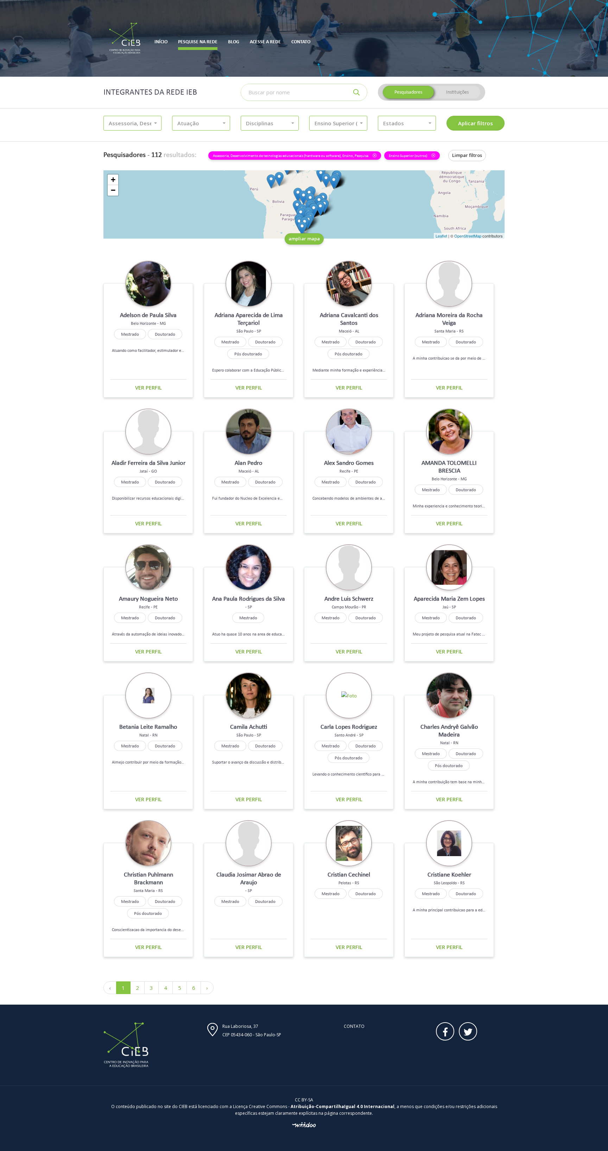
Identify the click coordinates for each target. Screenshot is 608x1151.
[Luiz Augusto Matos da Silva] (271, 181)
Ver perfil (148, 387)
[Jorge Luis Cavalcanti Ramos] (326, 180)
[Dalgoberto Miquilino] (333, 182)
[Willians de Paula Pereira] (279, 179)
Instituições (457, 92)
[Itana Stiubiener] (313, 210)
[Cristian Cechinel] (302, 228)
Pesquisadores (408, 92)
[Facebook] (445, 1031)
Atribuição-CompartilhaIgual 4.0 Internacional (342, 1106)
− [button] (113, 190)
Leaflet (441, 236)
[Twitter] (468, 1031)
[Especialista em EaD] (320, 208)
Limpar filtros (467, 155)
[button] (132, 123)
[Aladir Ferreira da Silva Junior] (303, 197)
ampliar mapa (304, 238)
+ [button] (113, 179)
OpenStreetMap (467, 236)
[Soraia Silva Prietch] (297, 195)
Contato (354, 1026)
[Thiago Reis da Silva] (320, 175)
